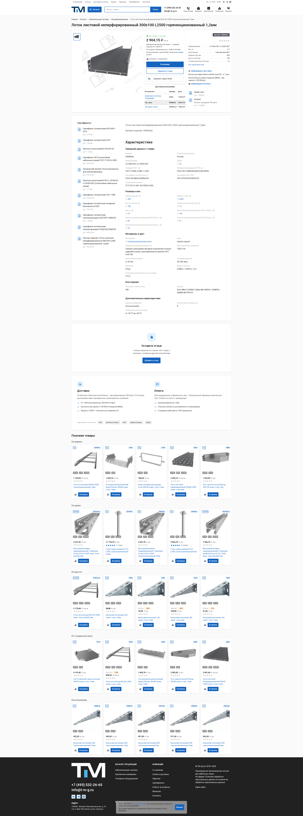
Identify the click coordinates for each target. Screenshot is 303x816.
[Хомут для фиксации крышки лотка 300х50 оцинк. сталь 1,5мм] (151, 472)
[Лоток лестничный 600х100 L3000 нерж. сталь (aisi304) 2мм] (86, 602)
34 (129, 228)
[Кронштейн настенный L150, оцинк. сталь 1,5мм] (151, 602)
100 (129, 206)
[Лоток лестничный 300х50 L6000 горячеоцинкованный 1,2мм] (86, 472)
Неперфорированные (119, 19)
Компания (157, 764)
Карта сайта (200, 787)
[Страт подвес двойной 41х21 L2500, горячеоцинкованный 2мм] (184, 537)
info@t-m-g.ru (170, 11)
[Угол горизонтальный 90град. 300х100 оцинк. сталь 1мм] (216, 472)
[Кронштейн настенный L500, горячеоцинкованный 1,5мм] (86, 728)
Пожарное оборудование (126, 778)
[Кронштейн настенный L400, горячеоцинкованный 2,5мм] (184, 728)
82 (129, 221)
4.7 (129, 213)
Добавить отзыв (151, 360)
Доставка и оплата (100, 2)
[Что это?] (139, 168)
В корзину (165, 64)
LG (180, 164)
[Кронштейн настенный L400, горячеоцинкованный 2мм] (151, 728)
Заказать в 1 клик (165, 71)
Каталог (96, 9)
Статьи (88, 2)
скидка (180, 52)
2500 (181, 199)
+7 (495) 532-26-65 (172, 8)
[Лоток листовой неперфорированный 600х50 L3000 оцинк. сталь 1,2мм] (216, 666)
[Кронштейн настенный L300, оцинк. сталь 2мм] (184, 602)
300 (129, 199)
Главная (74, 19)
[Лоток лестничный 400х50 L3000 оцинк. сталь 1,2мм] (119, 666)
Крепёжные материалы (125, 774)
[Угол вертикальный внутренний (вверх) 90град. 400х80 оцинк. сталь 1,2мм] (151, 666)
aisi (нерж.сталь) (151, 107)
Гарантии (122, 2)
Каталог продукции (126, 764)
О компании (77, 2)
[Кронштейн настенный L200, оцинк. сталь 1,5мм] (119, 602)
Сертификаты (134, 2)
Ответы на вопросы (161, 787)
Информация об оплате (201, 84)
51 (180, 221)
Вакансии (156, 791)
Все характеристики (196, 65)
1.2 (180, 206)
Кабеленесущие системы (99, 19)
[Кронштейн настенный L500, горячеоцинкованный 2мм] (216, 728)
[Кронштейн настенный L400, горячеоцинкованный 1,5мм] (119, 728)
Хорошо (179, 807)
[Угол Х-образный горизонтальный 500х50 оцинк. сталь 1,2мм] (86, 666)
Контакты (146, 2)
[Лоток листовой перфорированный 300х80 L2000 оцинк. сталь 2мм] (184, 472)
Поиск (155, 9)
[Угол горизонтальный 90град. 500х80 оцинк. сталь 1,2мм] (184, 666)
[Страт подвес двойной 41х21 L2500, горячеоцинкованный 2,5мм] (119, 537)
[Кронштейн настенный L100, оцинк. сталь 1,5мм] (216, 602)
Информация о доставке (201, 71)
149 (180, 213)
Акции (113, 2)
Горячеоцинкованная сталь (140, 241)
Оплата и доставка (160, 774)
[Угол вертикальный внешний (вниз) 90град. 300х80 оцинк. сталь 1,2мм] (119, 472)
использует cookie (139, 804)
